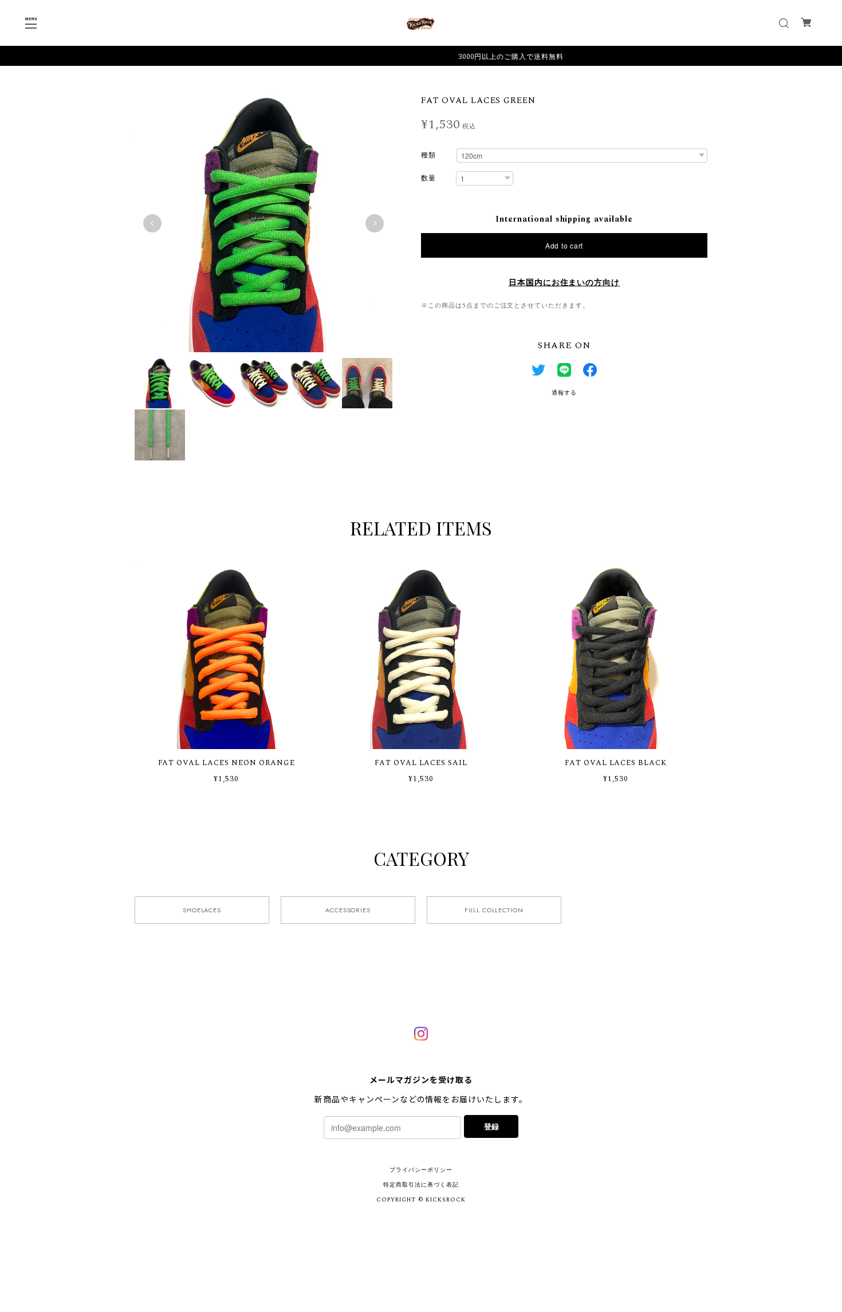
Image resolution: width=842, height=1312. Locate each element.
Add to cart (564, 245)
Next (374, 223)
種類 (428, 156)
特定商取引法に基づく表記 (421, 1184)
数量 (428, 179)
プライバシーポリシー (421, 1170)
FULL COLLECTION (494, 910)
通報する (564, 392)
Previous (152, 223)
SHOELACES (202, 910)
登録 (491, 1126)
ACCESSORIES (348, 910)
